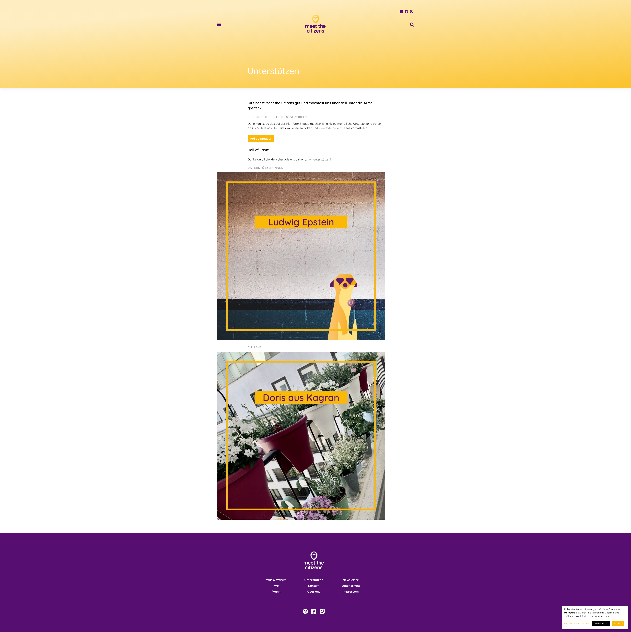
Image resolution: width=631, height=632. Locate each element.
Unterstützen (313, 580)
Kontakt (313, 586)
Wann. (276, 591)
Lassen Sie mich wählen (576, 623)
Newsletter (351, 580)
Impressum (351, 591)
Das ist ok (618, 623)
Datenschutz (351, 586)
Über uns (313, 591)
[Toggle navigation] (219, 23)
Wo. (276, 586)
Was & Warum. (276, 580)
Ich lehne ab (601, 623)
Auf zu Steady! (260, 138)
